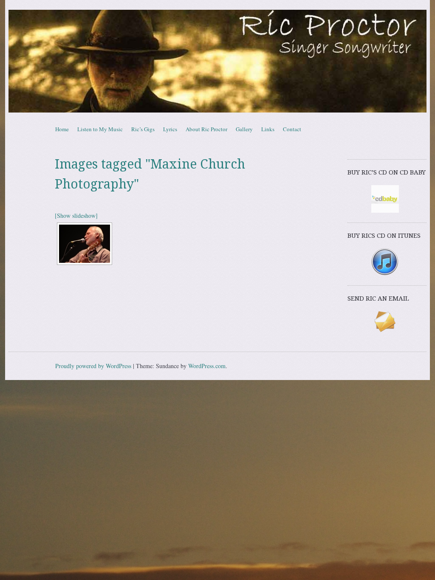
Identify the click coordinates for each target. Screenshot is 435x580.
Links (267, 129)
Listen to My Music (100, 129)
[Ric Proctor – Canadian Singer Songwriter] (217, 61)
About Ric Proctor (206, 129)
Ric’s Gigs (143, 129)
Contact (292, 129)
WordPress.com (207, 366)
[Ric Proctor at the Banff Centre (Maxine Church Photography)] (84, 244)
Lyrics (170, 129)
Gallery (244, 129)
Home (62, 129)
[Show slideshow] (76, 215)
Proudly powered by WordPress (93, 366)
